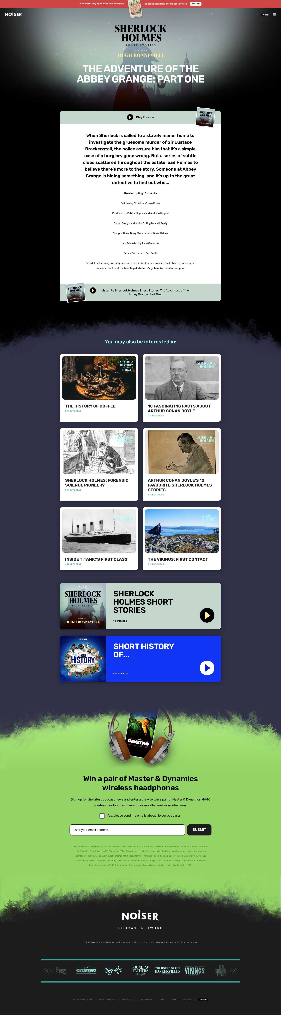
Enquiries (187, 1000)
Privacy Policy (128, 1000)
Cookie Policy (146, 1000)
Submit (199, 830)
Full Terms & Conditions (195, 860)
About (162, 1000)
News (174, 1000)
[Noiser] (13, 15)
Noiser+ (265, 15)
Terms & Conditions (107, 1000)
